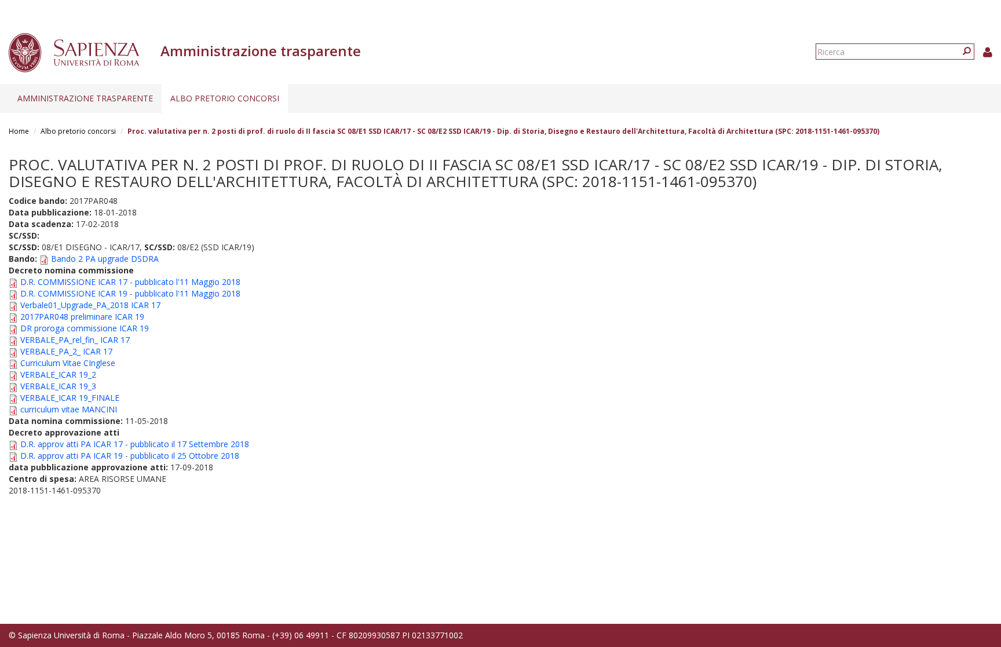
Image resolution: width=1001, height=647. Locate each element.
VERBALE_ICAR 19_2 (58, 374)
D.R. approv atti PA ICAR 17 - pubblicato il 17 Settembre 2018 (134, 443)
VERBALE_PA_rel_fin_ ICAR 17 (75, 339)
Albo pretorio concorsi (224, 98)
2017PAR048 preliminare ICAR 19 (82, 316)
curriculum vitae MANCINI (68, 409)
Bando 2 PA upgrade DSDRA (105, 258)
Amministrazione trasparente (85, 98)
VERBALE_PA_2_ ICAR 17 (66, 351)
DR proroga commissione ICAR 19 (84, 328)
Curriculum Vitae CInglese (67, 362)
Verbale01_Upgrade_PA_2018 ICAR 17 (90, 304)
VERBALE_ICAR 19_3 (58, 386)
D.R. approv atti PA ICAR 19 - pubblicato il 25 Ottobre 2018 (129, 455)
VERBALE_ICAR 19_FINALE (69, 397)
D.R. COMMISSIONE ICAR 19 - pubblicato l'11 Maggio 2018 (130, 293)
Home (19, 131)
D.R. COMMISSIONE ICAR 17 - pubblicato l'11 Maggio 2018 (130, 281)
